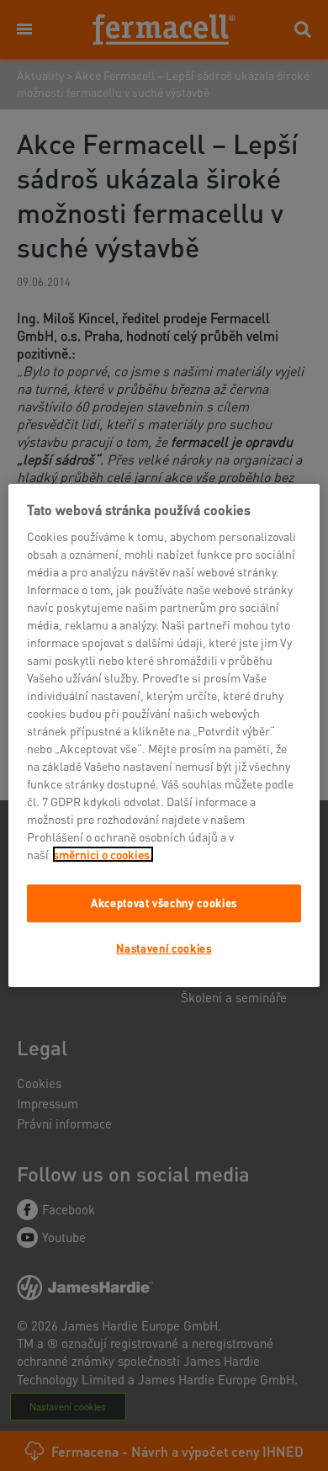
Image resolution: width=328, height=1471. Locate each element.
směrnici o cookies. (103, 854)
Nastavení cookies (163, 948)
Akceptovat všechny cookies (164, 902)
